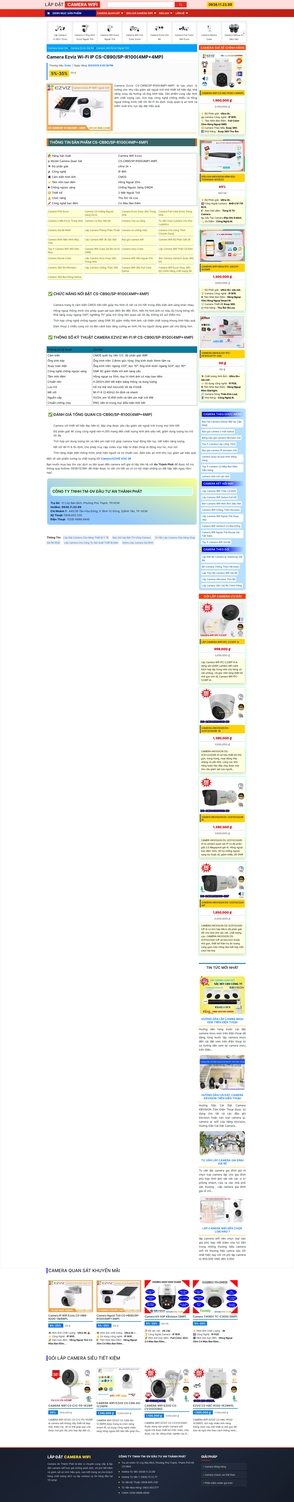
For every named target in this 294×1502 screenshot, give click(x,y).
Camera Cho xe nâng (133, 220)
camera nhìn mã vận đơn (215, 476)
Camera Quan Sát (58, 48)
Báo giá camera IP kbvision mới (219, 450)
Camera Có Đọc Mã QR (98, 220)
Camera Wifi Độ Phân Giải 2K (175, 239)
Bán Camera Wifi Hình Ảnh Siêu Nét (221, 503)
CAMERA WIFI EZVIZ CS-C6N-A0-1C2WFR (118, 1404)
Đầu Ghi (164, 13)
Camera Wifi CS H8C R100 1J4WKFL (222, 93)
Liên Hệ (180, 13)
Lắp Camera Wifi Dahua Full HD (219, 497)
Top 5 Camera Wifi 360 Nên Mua (63, 250)
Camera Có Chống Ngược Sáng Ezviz (99, 213)
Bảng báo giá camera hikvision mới (221, 437)
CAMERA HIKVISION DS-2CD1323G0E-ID (215, 729)
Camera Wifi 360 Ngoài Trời (137, 258)
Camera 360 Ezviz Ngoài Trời (112, 48)
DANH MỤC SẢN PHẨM (67, 13)
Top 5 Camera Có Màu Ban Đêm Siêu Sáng (220, 468)
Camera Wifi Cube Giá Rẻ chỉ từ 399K (102, 250)
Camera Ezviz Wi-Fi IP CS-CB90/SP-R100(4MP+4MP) (105, 57)
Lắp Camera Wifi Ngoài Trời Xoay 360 (220, 518)
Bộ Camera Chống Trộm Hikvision (220, 566)
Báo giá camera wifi (139, 13)
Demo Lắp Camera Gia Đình (137, 542)
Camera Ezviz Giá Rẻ (82, 48)
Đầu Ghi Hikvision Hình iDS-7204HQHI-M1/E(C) (218, 178)
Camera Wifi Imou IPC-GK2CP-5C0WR (220, 268)
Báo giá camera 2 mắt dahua (218, 431)
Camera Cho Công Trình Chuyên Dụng (172, 232)
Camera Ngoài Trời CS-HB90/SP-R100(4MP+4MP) (117, 1317)
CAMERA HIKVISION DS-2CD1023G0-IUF (223, 904)
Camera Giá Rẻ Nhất (59, 230)
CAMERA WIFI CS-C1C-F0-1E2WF (70, 1405)
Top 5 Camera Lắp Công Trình (218, 444)
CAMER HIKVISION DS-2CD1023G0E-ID (222, 818)
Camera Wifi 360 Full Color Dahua (136, 269)
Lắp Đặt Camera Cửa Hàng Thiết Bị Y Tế (86, 537)
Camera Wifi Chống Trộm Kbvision (221, 509)
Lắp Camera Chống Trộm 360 (101, 267)
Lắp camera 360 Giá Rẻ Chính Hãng (222, 585)
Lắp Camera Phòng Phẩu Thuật (102, 230)
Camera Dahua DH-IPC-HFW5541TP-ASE (216, 354)
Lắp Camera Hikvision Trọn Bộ (218, 579)
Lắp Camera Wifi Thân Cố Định (176, 248)
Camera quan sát (108, 13)
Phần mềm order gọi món (219, 1482)
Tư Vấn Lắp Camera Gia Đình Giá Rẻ (222, 1162)
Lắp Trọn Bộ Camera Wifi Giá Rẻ (219, 572)
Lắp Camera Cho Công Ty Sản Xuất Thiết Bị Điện (91, 542)
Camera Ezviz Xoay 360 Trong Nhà (139, 213)
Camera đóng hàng (215, 1466)
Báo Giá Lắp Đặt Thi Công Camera (132, 537)
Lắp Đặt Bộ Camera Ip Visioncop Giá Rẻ (222, 558)
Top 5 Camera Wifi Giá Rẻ (216, 542)
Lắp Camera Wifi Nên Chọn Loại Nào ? (222, 1230)
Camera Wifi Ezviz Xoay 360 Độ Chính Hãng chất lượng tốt (175, 269)
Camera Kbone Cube (59, 258)
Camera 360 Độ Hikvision (62, 267)
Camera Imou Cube (132, 248)
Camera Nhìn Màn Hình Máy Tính (63, 241)
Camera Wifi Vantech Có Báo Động (221, 526)
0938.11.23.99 (220, 5)
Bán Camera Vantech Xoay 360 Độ (176, 260)
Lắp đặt (71, 4)
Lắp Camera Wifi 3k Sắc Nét (101, 239)
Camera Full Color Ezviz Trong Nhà (175, 213)
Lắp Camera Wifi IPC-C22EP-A (220, 641)
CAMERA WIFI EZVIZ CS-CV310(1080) (161, 1407)
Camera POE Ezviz (58, 211)
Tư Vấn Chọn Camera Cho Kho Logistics (175, 222)
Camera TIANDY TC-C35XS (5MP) (215, 1316)
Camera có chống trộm (134, 230)
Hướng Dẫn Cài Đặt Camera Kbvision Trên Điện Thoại (222, 1096)
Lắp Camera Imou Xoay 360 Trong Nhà (100, 260)
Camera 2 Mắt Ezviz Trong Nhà (65, 220)
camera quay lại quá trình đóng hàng (219, 458)
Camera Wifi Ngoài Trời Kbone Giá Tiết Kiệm (221, 534)
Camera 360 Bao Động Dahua (64, 276)
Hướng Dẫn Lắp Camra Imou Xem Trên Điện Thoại (222, 1020)
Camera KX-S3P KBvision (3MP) (165, 1316)
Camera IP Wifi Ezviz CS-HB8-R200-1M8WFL (67, 1317)
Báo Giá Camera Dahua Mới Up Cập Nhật (221, 423)
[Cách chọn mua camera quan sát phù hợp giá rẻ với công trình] (244, 33)
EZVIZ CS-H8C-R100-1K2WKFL (213, 1405)
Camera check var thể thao (220, 1474)
